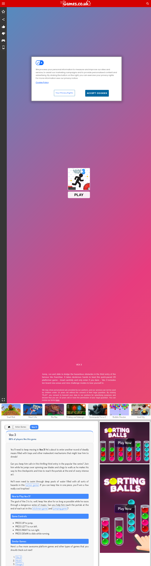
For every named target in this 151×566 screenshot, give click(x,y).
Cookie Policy (42, 82)
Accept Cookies (97, 93)
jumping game (60, 508)
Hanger (19, 564)
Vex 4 (18, 557)
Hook (18, 560)
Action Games (20, 427)
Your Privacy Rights (64, 93)
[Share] (3, 19)
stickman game (40, 508)
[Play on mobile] (3, 47)
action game (32, 484)
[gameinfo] (3, 41)
